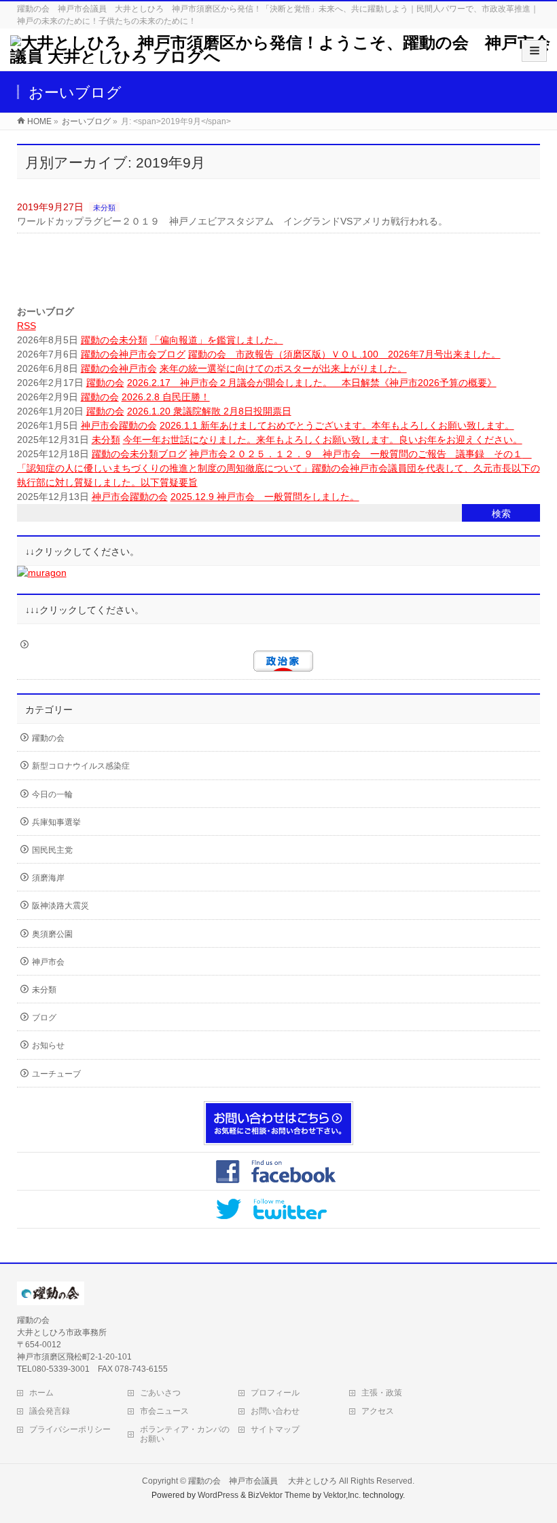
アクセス (377, 1411)
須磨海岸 (48, 878)
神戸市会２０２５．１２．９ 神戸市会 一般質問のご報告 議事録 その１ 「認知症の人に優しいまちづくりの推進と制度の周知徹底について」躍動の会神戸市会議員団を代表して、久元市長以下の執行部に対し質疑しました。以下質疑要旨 (278, 468)
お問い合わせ (275, 1411)
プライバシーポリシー (70, 1429)
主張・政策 (381, 1392)
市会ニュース (164, 1411)
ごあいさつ (160, 1392)
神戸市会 (138, 354)
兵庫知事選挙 (56, 822)
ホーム (41, 1392)
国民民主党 (52, 850)
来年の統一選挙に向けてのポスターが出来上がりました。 (283, 368)
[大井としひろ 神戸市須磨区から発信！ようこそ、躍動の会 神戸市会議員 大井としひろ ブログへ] (283, 56)
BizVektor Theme (279, 1495)
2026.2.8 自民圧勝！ (166, 396)
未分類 (104, 208)
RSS (26, 325)
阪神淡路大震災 (60, 905)
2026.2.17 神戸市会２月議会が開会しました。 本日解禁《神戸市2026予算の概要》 (312, 382)
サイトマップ (275, 1429)
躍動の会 (100, 339)
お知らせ (48, 1045)
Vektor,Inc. (342, 1495)
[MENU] (534, 51)
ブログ (171, 354)
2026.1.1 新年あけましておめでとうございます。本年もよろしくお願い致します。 (337, 425)
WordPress (218, 1495)
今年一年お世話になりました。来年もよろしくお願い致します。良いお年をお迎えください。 (322, 439)
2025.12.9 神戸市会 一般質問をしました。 (264, 496)
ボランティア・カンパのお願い (185, 1434)
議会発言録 (49, 1411)
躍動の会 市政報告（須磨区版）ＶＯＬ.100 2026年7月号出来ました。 (344, 354)
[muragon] (42, 572)
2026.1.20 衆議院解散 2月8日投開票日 (209, 411)
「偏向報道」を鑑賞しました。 (216, 339)
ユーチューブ (56, 1074)
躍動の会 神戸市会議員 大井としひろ (263, 1481)
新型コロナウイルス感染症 (81, 766)
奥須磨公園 (52, 934)
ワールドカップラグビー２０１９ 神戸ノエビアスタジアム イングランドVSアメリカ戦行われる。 (232, 221)
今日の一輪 (52, 794)
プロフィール (275, 1392)
